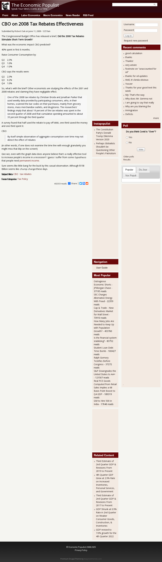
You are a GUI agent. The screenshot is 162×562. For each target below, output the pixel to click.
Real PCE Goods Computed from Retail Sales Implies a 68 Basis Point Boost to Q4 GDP (105, 387)
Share (74, 183)
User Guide (102, 267)
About (14, 15)
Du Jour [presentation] (143, 169)
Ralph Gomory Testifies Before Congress (102, 361)
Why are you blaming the (138, 106)
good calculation (133, 53)
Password (129, 29)
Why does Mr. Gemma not (138, 98)
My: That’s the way (134, 94)
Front (5, 15)
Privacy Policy (81, 550)
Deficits (129, 114)
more (156, 118)
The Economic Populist (35, 5)
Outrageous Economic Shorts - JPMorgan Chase (103, 284)
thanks (128, 57)
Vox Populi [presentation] (130, 175)
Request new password (136, 40)
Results (127, 159)
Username (129, 24)
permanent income (29, 160)
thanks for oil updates (136, 75)
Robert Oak (20, 31)
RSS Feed (88, 15)
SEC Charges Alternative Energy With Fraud (103, 298)
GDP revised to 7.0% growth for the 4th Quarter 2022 (106, 533)
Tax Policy (22, 178)
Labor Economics (30, 15)
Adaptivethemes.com (93, 559)
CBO (15, 174)
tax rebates (25, 174)
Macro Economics (53, 15)
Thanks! (129, 60)
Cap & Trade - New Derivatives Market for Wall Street (104, 311)
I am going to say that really (139, 102)
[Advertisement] (106, 69)
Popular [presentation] (129, 169)
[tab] (129, 170)
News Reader (73, 15)
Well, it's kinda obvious (136, 79)
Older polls (128, 156)
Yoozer (129, 83)
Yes (130, 137)
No (130, 142)
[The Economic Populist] (6, 8)
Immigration (131, 110)
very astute (131, 64)
